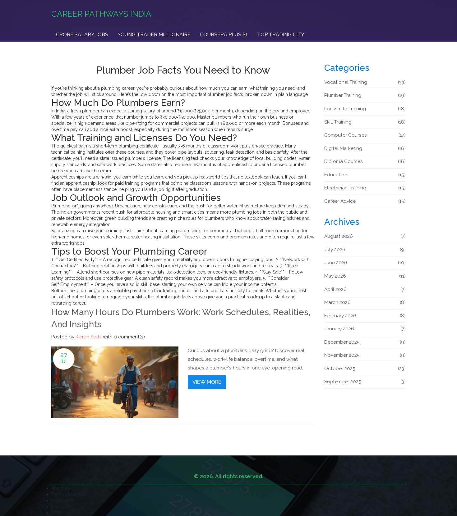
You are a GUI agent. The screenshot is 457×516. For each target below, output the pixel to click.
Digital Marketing (365, 148)
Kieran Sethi (89, 337)
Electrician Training (365, 188)
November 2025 (365, 355)
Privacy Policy (65, 500)
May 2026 (365, 276)
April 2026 (365, 289)
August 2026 (365, 236)
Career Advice (365, 201)
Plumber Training (365, 95)
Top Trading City (280, 35)
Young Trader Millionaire (154, 35)
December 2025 (365, 342)
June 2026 (365, 262)
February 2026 (365, 316)
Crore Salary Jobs (82, 35)
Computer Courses (365, 135)
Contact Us (62, 506)
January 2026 (365, 329)
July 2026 (365, 249)
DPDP (56, 512)
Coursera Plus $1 (224, 35)
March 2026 (365, 302)
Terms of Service (68, 494)
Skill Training (365, 122)
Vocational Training (365, 82)
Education (365, 175)
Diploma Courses (365, 161)
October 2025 (365, 368)
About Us (60, 488)
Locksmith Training (365, 108)
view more (206, 382)
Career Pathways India (101, 14)
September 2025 (365, 381)
